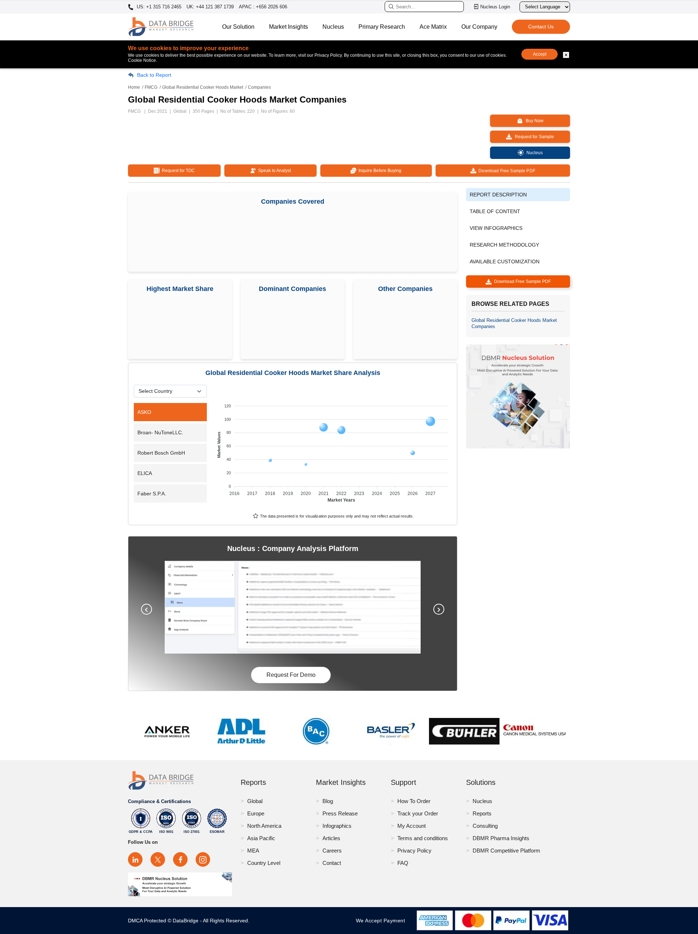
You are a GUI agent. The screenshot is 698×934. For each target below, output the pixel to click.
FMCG (151, 87)
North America (264, 826)
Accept (539, 54)
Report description (498, 194)
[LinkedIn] (135, 859)
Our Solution (238, 27)
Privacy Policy (414, 850)
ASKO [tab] (144, 412)
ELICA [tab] (144, 473)
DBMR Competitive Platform (506, 850)
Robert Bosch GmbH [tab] (161, 453)
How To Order (413, 801)
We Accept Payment (382, 920)
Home (134, 87)
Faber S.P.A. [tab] (151, 493)
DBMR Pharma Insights (501, 838)
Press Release (340, 813)
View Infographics (496, 228)
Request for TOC (177, 170)
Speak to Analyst (273, 170)
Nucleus (333, 27)
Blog (327, 801)
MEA (253, 850)
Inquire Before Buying (378, 170)
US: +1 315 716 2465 (158, 6)
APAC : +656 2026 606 (263, 6)
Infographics (337, 826)
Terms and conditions (422, 838)
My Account (411, 826)
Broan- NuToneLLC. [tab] (160, 432)
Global (254, 801)
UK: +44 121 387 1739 (210, 6)
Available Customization (504, 261)
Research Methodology (504, 245)
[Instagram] (203, 859)
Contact (331, 863)
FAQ (402, 863)
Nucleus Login (495, 6)
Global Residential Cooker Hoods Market (202, 87)
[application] (334, 449)
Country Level (263, 863)
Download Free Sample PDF (505, 170)
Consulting (485, 826)
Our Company (479, 27)
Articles (331, 838)
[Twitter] (158, 859)
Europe (255, 813)
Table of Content (495, 211)
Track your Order (417, 813)
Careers (332, 850)
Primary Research (381, 27)
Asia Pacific (261, 838)
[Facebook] (180, 859)
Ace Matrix (433, 27)
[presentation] (146, 609)
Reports (482, 813)
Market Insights (288, 27)
